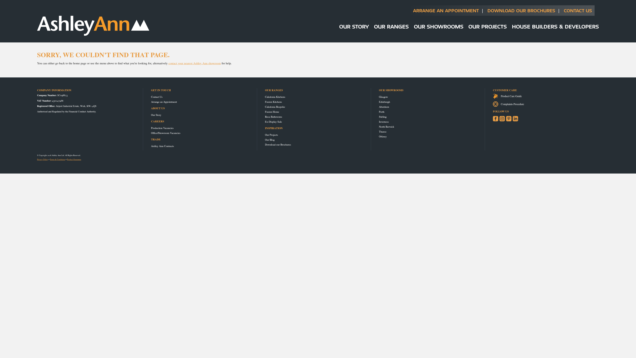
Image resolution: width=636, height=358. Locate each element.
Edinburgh (384, 101)
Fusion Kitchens (273, 101)
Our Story (354, 26)
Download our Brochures (278, 144)
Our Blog (270, 139)
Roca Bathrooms (273, 116)
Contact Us (578, 10)
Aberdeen (384, 106)
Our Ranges (391, 26)
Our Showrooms (438, 26)
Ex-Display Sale (273, 121)
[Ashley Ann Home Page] (93, 35)
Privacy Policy (42, 159)
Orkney (383, 136)
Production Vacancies (162, 128)
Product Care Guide (511, 96)
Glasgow (383, 96)
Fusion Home (272, 111)
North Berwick (386, 126)
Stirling (383, 116)
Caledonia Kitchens (275, 96)
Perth (381, 111)
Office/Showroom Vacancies (165, 133)
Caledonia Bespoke (275, 106)
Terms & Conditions (57, 159)
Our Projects (487, 26)
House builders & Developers (555, 26)
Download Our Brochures (521, 10)
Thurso (382, 131)
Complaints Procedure (512, 104)
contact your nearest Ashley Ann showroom (194, 63)
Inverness (384, 121)
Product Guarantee (74, 159)
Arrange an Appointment (446, 10)
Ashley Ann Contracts (162, 146)
